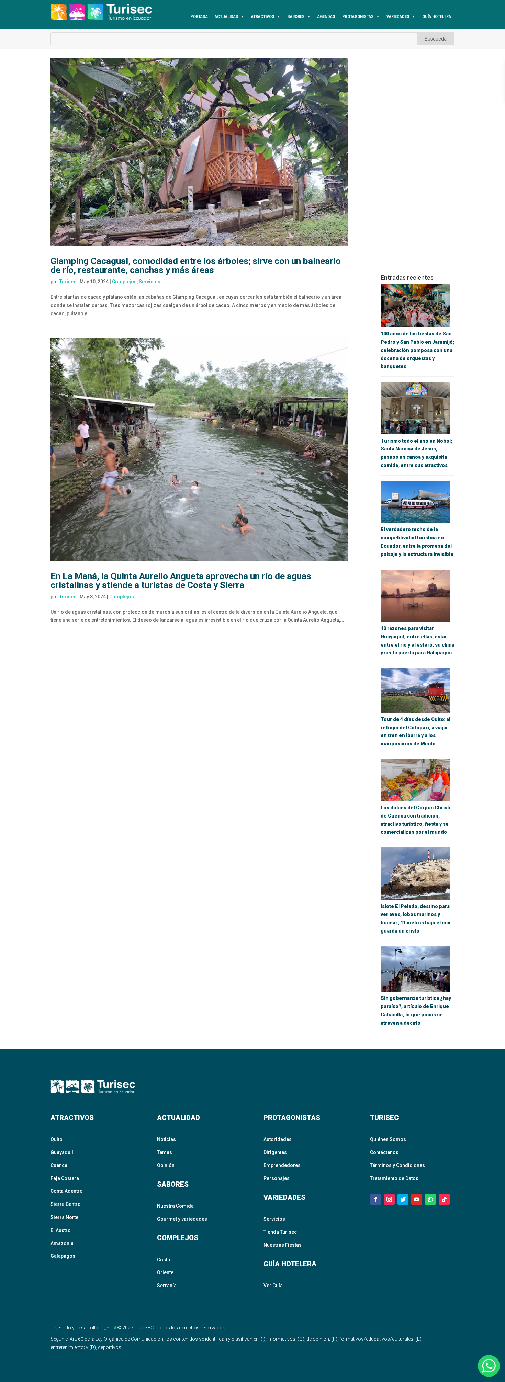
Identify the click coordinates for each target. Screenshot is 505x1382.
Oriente (165, 1272)
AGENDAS (326, 16)
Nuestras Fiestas (282, 1245)
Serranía (167, 1285)
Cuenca (58, 1165)
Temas (164, 1152)
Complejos (124, 281)
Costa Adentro (66, 1191)
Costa (163, 1260)
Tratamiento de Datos (394, 1178)
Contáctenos (384, 1152)
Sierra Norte (64, 1217)
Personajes (276, 1178)
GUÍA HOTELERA (436, 16)
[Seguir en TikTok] (444, 1199)
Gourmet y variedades (182, 1219)
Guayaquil (61, 1152)
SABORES (296, 16)
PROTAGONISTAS (358, 16)
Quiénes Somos (388, 1139)
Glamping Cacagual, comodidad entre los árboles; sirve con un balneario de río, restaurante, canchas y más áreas (195, 265)
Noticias (166, 1139)
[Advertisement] (417, 161)
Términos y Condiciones (397, 1165)
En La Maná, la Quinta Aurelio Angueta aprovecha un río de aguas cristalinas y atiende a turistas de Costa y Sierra (180, 580)
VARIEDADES (397, 16)
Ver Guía (273, 1285)
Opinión (166, 1165)
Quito (56, 1139)
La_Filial (107, 1327)
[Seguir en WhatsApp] (430, 1199)
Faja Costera (64, 1178)
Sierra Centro (65, 1204)
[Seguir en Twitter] (402, 1199)
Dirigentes (275, 1152)
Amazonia (62, 1243)
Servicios (149, 281)
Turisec (67, 281)
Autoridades (277, 1139)
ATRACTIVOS (262, 16)
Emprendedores (282, 1165)
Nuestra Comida (175, 1206)
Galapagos (62, 1256)
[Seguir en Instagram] (389, 1199)
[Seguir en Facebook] (375, 1199)
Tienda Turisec (280, 1232)
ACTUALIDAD (226, 16)
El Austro (60, 1230)
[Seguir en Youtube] (416, 1199)
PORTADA (199, 16)
